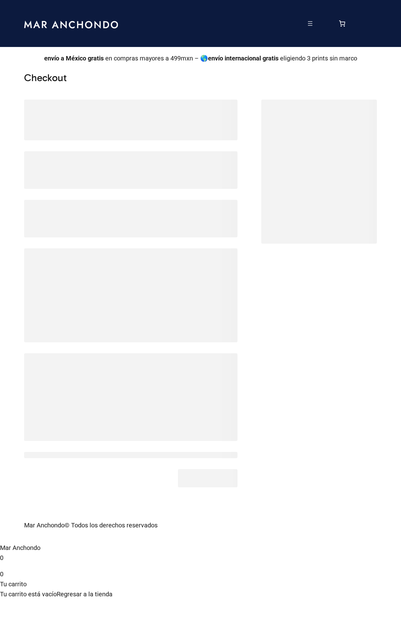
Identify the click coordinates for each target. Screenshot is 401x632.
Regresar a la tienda (84, 594)
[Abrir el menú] (310, 23)
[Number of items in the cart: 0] (342, 23)
